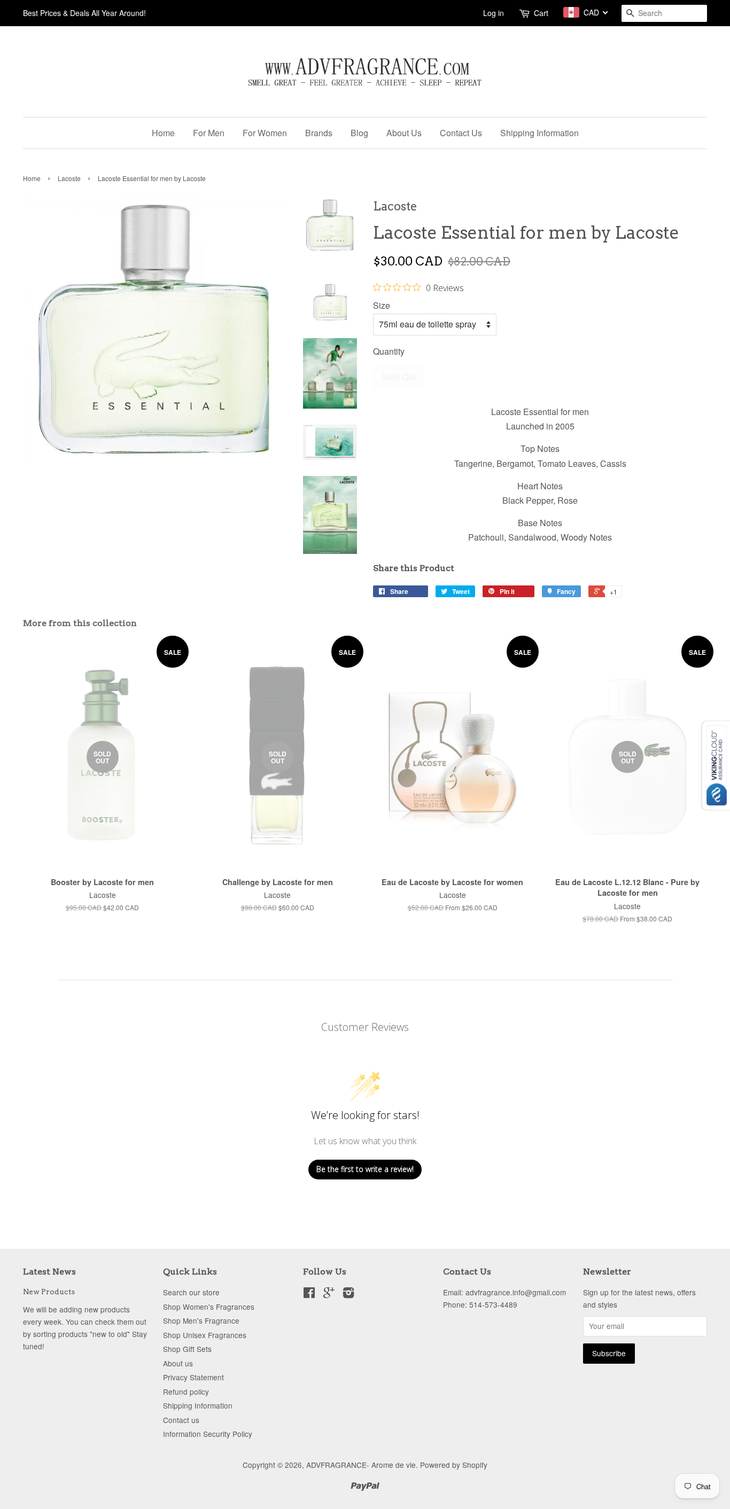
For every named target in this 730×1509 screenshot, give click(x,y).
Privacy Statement (193, 1377)
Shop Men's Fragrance (201, 1320)
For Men (208, 133)
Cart (541, 12)
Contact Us (461, 133)
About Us (404, 133)
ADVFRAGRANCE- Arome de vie (361, 1464)
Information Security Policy (207, 1433)
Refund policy (186, 1391)
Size (381, 305)
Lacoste (69, 178)
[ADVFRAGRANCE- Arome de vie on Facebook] (309, 1294)
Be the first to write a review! (365, 1169)
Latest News (49, 1271)
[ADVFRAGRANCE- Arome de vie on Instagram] (348, 1294)
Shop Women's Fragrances (208, 1306)
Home (163, 133)
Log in (493, 12)
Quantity (389, 351)
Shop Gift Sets (187, 1348)
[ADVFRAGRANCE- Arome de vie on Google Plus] (329, 1294)
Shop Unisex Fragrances (204, 1335)
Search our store (191, 1292)
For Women (265, 133)
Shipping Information (539, 133)
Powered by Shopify (453, 1464)
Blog (359, 133)
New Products (49, 1291)
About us (178, 1363)
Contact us (181, 1419)
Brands (318, 133)
